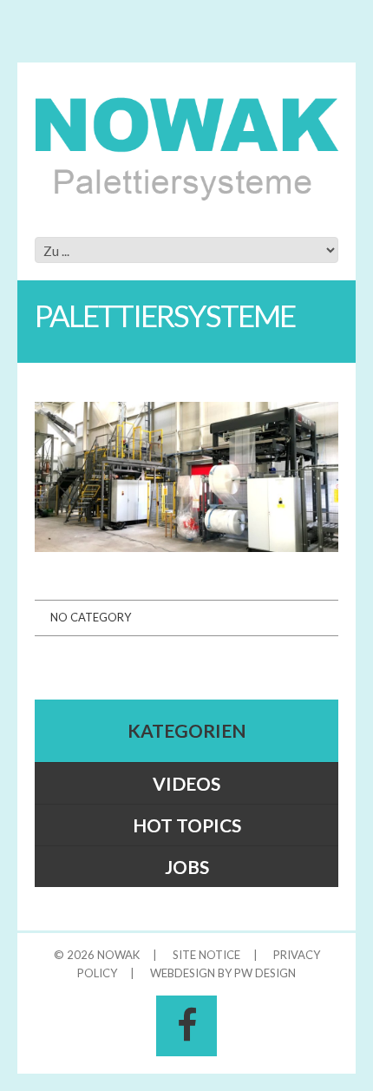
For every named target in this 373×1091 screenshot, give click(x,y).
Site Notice (206, 955)
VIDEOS (186, 783)
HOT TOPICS (187, 825)
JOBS (187, 866)
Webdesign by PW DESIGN (223, 973)
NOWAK (118, 955)
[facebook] (186, 1026)
